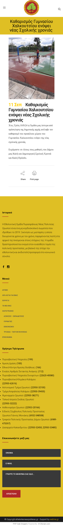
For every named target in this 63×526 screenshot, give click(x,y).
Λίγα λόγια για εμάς (10, 295)
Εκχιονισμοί (9, 327)
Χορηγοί (5, 300)
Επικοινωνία (7, 337)
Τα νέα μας (6, 306)
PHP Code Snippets (20, 524)
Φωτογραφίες (8, 311)
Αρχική (5, 290)
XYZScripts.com (44, 524)
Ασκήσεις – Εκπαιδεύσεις (14, 316)
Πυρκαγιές (8, 321)
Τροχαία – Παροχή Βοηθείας (15, 332)
